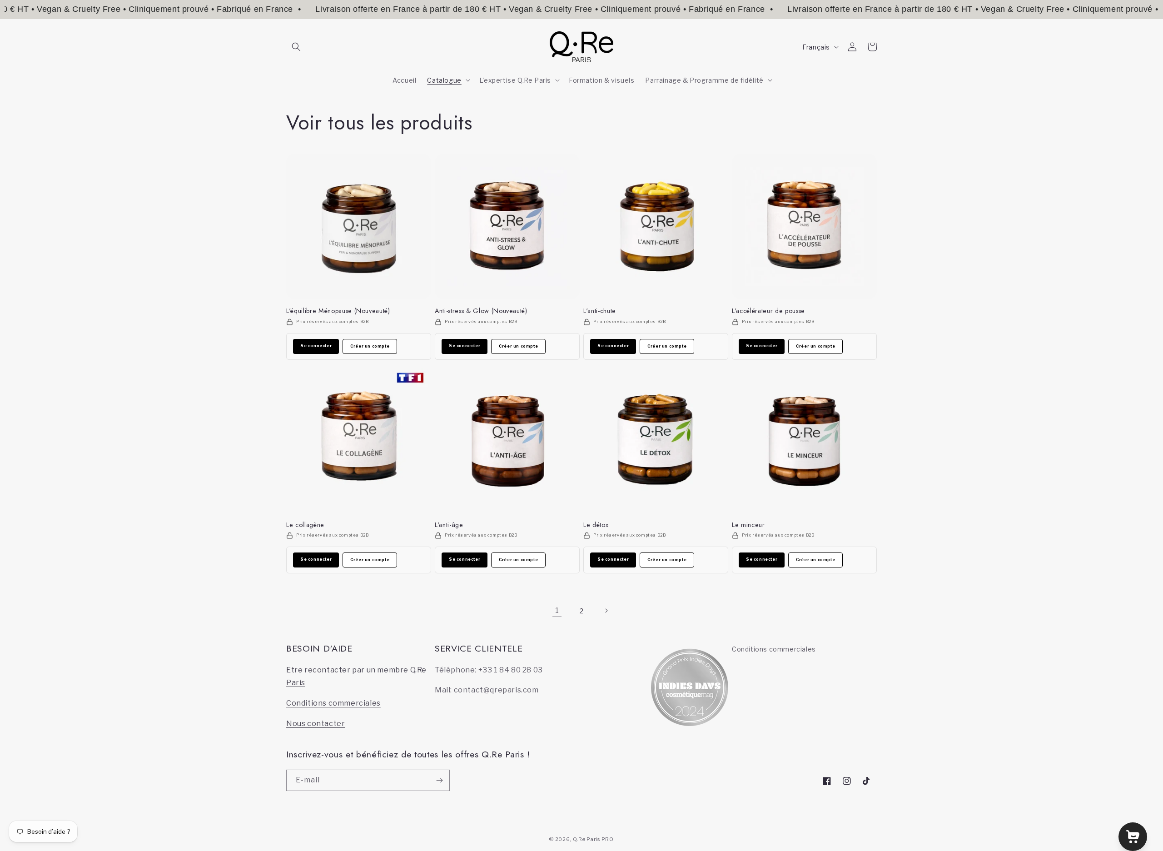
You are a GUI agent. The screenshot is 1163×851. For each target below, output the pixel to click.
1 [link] (557, 610)
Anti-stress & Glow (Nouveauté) (481, 311)
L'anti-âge (449, 525)
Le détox (595, 525)
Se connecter (316, 345)
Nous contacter (315, 723)
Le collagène (305, 525)
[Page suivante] (606, 611)
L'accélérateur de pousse (768, 311)
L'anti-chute (599, 311)
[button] (296, 47)
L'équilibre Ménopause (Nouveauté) (338, 311)
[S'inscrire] (439, 780)
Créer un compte (369, 346)
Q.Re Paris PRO (593, 839)
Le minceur (748, 525)
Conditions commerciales (333, 703)
